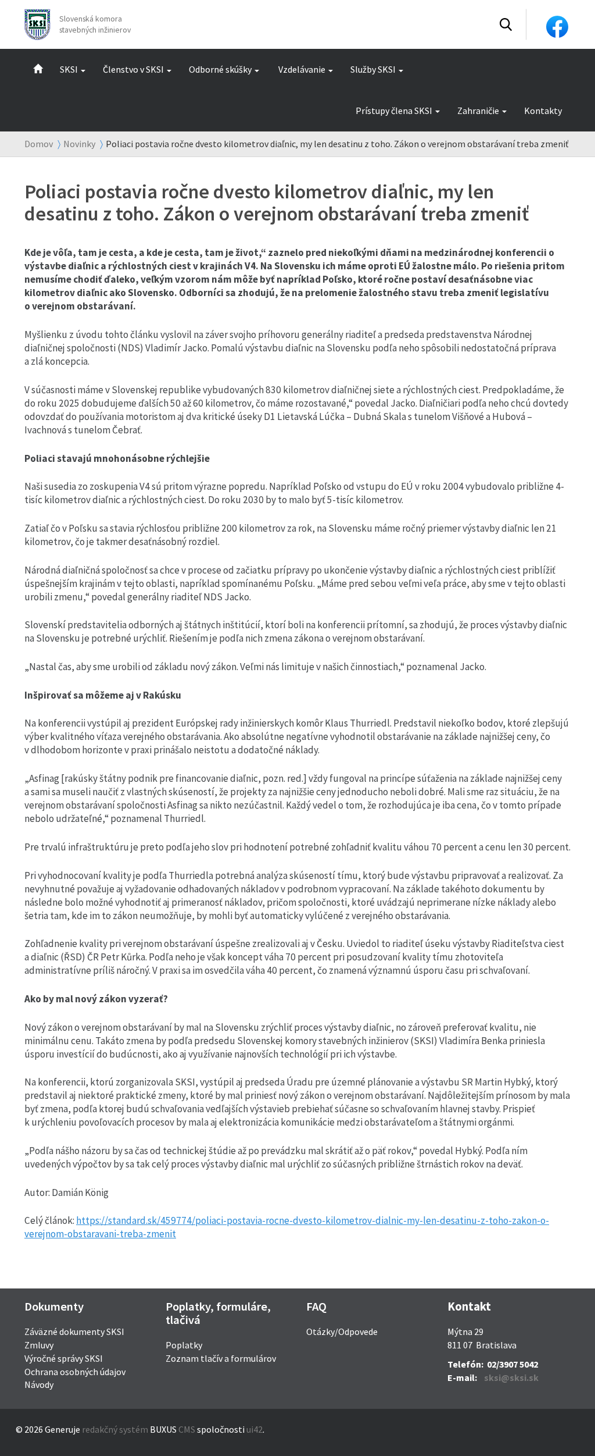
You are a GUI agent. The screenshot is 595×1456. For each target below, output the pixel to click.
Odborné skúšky (220, 69)
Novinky (79, 143)
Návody (38, 1384)
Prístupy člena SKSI (394, 110)
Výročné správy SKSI (63, 1358)
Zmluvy (38, 1345)
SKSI (69, 69)
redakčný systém (115, 1429)
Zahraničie (478, 110)
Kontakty (543, 110)
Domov (38, 143)
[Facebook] (557, 25)
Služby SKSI (373, 69)
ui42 (254, 1429)
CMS (186, 1429)
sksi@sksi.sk (511, 1377)
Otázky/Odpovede (342, 1331)
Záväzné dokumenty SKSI (74, 1331)
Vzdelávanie (301, 69)
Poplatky (184, 1345)
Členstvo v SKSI (133, 69)
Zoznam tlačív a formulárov (221, 1358)
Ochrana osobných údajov (75, 1371)
